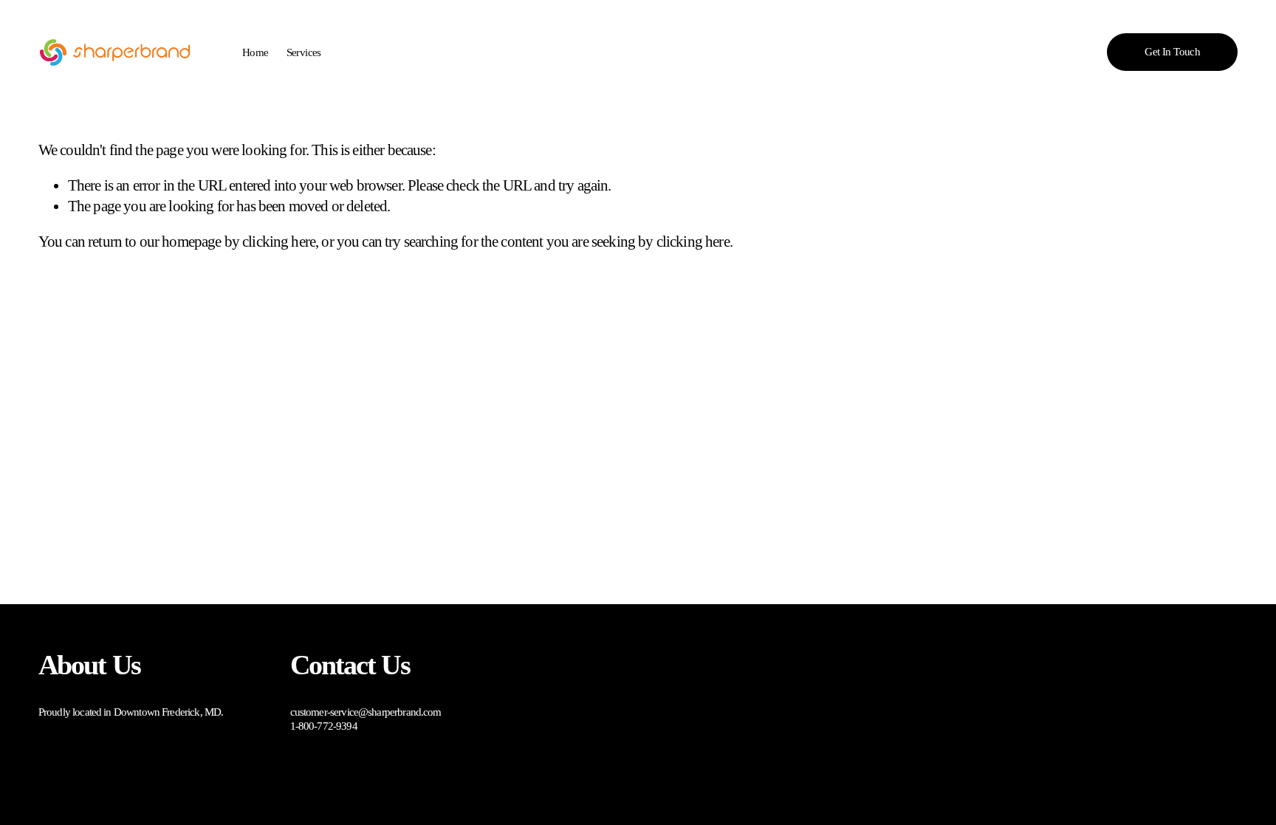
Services (304, 52)
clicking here (278, 241)
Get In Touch (1172, 52)
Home (255, 52)
